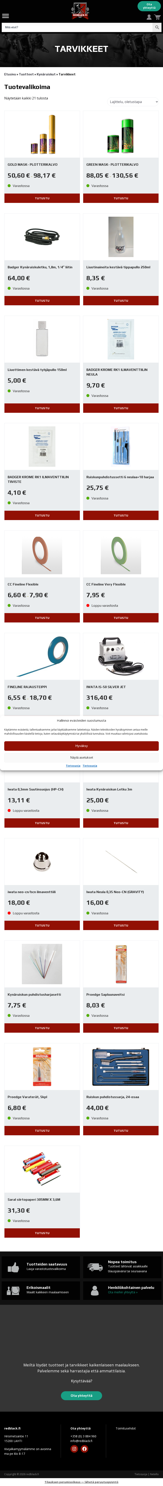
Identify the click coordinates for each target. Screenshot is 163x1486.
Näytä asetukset (81, 757)
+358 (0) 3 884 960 (83, 1436)
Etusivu (10, 74)
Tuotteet (26, 74)
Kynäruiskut (46, 74)
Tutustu (42, 198)
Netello (154, 1474)
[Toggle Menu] (5, 16)
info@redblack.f (81, 1441)
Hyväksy (81, 746)
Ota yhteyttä (149, 6)
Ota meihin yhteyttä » (123, 1292)
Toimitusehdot (126, 1428)
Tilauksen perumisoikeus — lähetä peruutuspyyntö (81, 1482)
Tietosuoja (73, 766)
